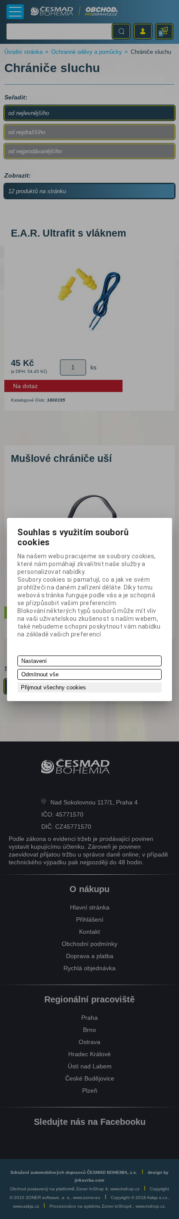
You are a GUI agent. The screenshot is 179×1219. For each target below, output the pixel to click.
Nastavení (34, 661)
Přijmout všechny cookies (53, 687)
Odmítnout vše (40, 674)
